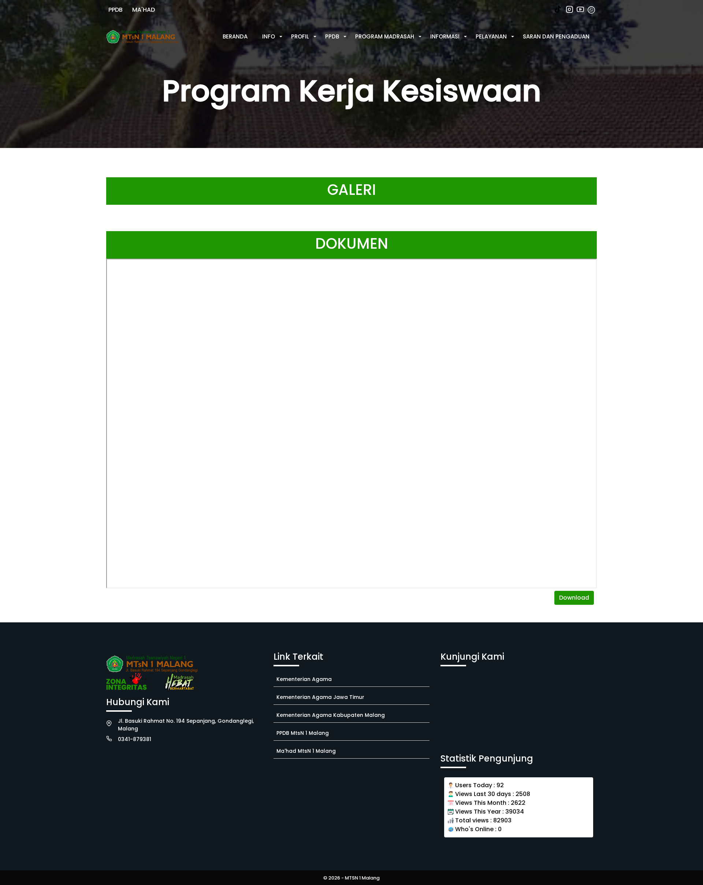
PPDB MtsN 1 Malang (302, 733)
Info (268, 36)
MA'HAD (143, 9)
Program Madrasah (384, 36)
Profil (300, 36)
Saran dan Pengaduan (556, 36)
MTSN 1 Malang (362, 878)
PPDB (115, 9)
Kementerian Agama (304, 679)
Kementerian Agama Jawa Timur (320, 697)
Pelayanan (491, 36)
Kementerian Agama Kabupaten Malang (330, 715)
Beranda (235, 36)
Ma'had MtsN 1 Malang (306, 751)
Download (574, 597)
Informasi (445, 36)
